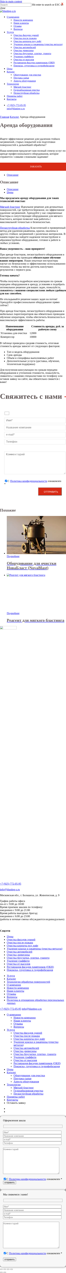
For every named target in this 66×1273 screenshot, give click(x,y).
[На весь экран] (4, 1269)
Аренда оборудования (26, 1081)
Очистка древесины (18, 954)
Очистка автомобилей (19, 951)
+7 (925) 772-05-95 (16, 105)
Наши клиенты (15, 990)
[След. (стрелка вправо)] (4, 1272)
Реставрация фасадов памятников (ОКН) (30, 966)
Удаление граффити (18, 960)
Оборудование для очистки (29, 1075)
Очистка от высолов (18, 963)
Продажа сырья (22, 1078)
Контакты (12, 1099)
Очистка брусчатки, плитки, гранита (28, 957)
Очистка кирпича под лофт (22, 945)
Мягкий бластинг (10, 206)
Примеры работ (16, 1096)
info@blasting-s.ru (16, 108)
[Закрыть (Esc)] (11, 1269)
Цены (10, 936)
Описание (12, 174)
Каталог (14, 116)
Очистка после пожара (20, 942)
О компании (14, 984)
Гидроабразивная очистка (28, 1090)
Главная (4, 116)
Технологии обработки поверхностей (28, 981)
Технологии (14, 1084)
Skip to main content (11, 1)
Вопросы (12, 997)
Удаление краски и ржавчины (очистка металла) (34, 948)
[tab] (36, 174)
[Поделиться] (8, 1269)
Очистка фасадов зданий (21, 939)
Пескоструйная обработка (15, 227)
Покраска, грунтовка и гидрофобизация (30, 970)
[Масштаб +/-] (1, 1269)
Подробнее (13, 556)
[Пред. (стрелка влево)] (1, 1272)
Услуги (11, 975)
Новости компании (18, 987)
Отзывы (11, 994)
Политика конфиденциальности (28, 481)
